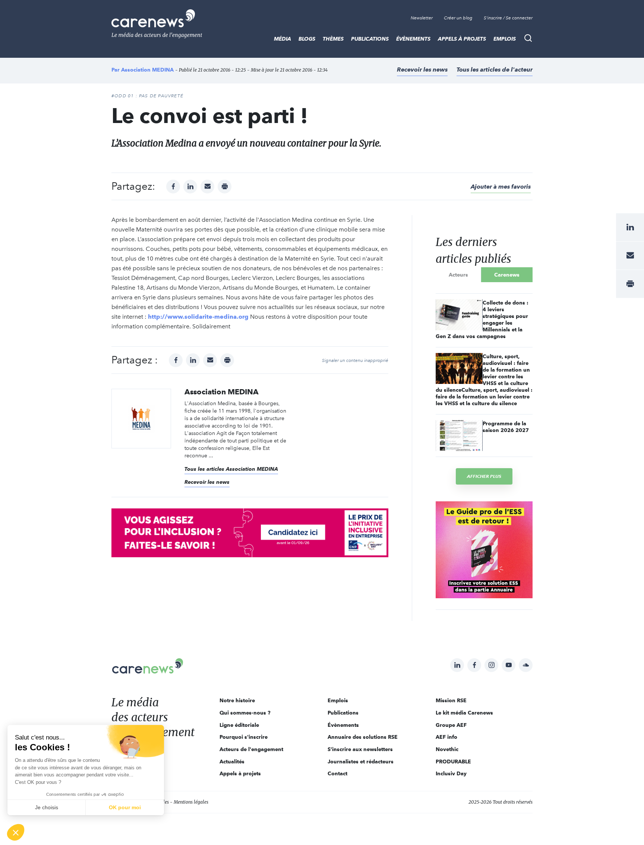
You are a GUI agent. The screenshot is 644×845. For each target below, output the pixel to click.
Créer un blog (458, 18)
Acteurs (458, 275)
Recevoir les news (422, 69)
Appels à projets (462, 39)
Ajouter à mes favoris (501, 186)
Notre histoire (237, 700)
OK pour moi (125, 807)
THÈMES (333, 39)
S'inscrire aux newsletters (360, 749)
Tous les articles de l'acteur (495, 69)
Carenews (507, 275)
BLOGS (307, 39)
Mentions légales (191, 802)
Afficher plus (484, 476)
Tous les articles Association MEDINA (231, 469)
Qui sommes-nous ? (245, 713)
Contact (337, 773)
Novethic (447, 749)
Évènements (413, 39)
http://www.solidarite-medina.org (198, 316)
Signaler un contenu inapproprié (355, 360)
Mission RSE (451, 700)
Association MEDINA (147, 70)
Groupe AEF (451, 725)
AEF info (446, 737)
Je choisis (46, 807)
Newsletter (422, 18)
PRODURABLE (453, 761)
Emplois (504, 39)
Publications (370, 39)
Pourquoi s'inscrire (244, 737)
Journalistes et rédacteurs (361, 761)
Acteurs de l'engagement (251, 749)
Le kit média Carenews (464, 713)
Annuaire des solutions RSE (363, 737)
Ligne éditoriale (239, 725)
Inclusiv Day (451, 773)
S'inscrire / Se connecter (508, 18)
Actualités (232, 761)
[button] (16, 832)
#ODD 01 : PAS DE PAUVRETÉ (147, 96)
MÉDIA (282, 39)
